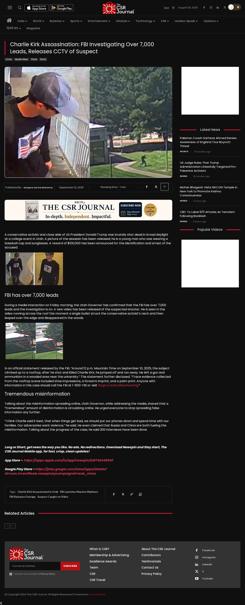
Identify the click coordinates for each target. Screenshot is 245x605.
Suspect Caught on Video (53, 496)
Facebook (208, 550)
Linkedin (207, 564)
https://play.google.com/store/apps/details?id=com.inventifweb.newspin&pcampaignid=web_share (56, 471)
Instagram (209, 557)
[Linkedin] (217, 7)
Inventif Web (98, 594)
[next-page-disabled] (13, 525)
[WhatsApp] (140, 494)
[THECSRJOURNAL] (119, 8)
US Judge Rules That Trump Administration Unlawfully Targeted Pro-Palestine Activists (208, 167)
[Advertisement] (210, 91)
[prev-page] (7, 525)
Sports (184, 151)
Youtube (207, 578)
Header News (21, 59)
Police (34, 59)
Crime (9, 59)
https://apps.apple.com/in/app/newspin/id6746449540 (68, 460)
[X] (224, 7)
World (43, 59)
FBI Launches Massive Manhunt (79, 491)
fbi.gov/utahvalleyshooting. (118, 385)
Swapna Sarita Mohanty (38, 187)
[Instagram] (211, 7)
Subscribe (70, 566)
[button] (19, 7)
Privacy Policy (48, 573)
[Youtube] (196, 578)
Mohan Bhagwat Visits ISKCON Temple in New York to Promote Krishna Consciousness (208, 191)
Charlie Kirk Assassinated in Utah (38, 491)
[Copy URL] (131, 494)
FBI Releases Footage (23, 496)
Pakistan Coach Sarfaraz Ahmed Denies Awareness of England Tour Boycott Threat (208, 142)
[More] (165, 187)
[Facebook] (204, 7)
